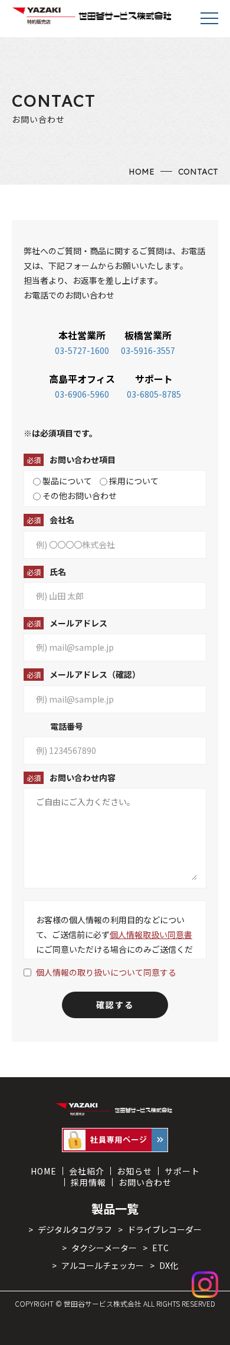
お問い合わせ (145, 1182)
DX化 (168, 1265)
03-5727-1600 (82, 350)
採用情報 (88, 1182)
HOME (142, 171)
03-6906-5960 (82, 394)
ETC (160, 1248)
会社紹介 (86, 1171)
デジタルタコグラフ (75, 1229)
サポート (182, 1171)
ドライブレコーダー (164, 1229)
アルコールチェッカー (102, 1265)
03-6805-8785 (154, 394)
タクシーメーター (104, 1248)
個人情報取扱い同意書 (151, 934)
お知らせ (134, 1171)
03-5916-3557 (148, 350)
